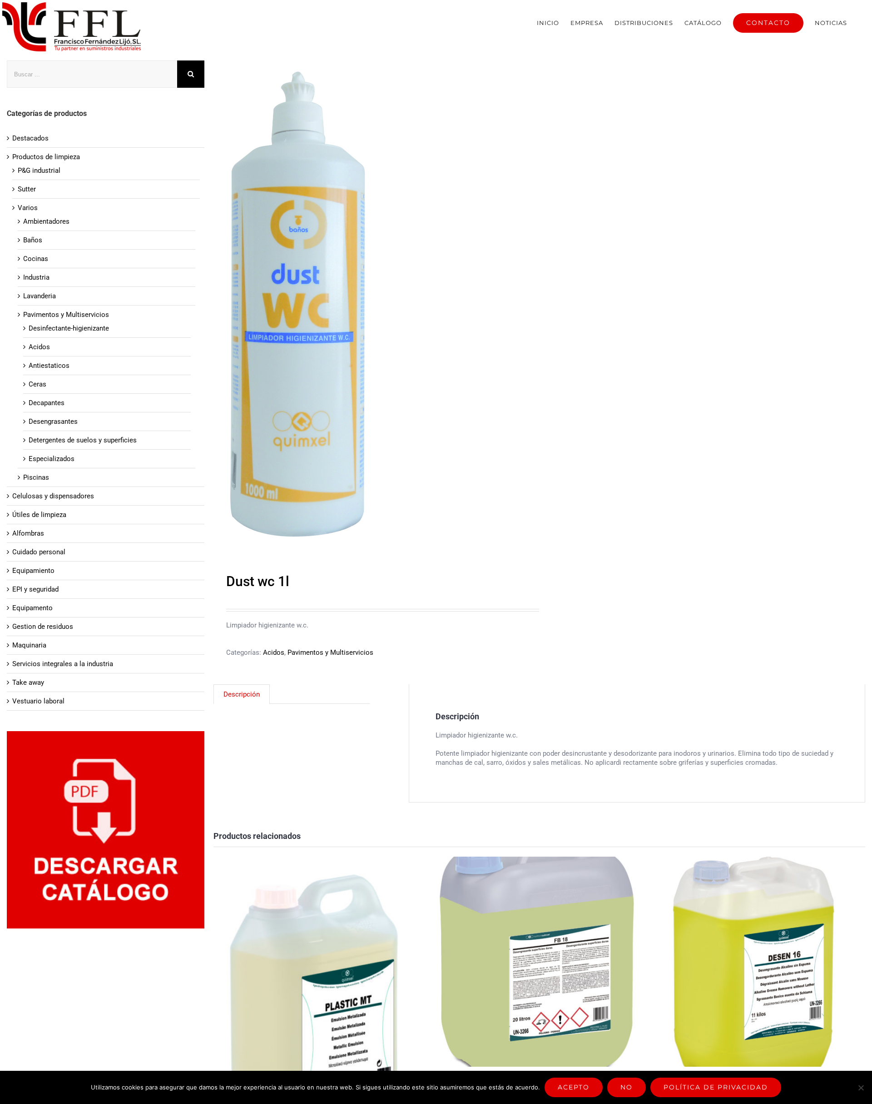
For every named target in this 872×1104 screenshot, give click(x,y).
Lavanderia (39, 296)
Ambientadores (46, 221)
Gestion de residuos (42, 626)
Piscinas (36, 477)
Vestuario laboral (38, 701)
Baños (32, 240)
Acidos (273, 652)
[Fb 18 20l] (536, 962)
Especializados (51, 459)
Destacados (30, 138)
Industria (36, 277)
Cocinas (35, 259)
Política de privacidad (716, 1087)
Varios (28, 208)
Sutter (27, 189)
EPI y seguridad (35, 589)
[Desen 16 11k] (753, 962)
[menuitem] (548, 22)
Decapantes (46, 403)
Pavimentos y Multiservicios (330, 652)
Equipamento (32, 608)
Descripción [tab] (241, 694)
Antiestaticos (49, 365)
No (626, 1087)
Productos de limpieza (46, 157)
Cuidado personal (38, 552)
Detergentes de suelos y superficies (83, 440)
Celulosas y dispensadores (53, 496)
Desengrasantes (53, 421)
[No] (860, 1087)
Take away (28, 682)
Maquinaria (29, 645)
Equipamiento (33, 571)
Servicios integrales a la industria (62, 664)
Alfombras (28, 533)
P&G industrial (39, 170)
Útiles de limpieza (39, 515)
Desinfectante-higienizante (69, 328)
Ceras (37, 384)
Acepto (574, 1087)
